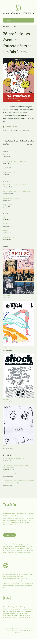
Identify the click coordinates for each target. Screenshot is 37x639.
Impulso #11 (6, 295)
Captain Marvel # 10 (9, 172)
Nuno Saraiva (13, 130)
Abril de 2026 (7, 219)
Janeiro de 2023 (7, 163)
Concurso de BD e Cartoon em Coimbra (14, 185)
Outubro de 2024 (8, 476)
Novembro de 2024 (8, 469)
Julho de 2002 (7, 200)
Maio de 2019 (7, 232)
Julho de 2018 (7, 239)
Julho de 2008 (7, 207)
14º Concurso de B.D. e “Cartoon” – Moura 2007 (16, 191)
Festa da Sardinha (8, 237)
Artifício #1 (6, 348)
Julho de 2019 (7, 226)
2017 (6, 130)
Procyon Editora (24, 130)
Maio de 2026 (7, 298)
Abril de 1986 (7, 156)
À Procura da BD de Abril (10, 474)
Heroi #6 (5, 154)
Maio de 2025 (7, 460)
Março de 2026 (7, 350)
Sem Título (6, 224)
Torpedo (5, 217)
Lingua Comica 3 (8, 205)
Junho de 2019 (7, 168)
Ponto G (5, 230)
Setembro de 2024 (8, 485)
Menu (8, 20)
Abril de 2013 (6, 174)
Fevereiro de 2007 (8, 193)
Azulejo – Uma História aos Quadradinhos (15, 161)
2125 (4, 446)
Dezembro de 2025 (8, 448)
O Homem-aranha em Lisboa (11, 198)
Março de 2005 (7, 187)
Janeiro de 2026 (7, 402)
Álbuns (7, 127)
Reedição (14, 127)
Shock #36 (6, 399)
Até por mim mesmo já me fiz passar (14, 458)
